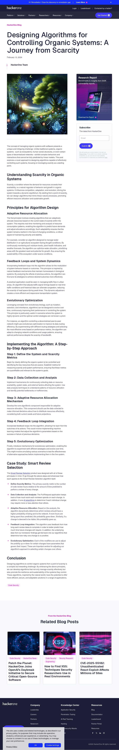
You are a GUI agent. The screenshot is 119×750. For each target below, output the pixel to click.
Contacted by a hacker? (103, 8)
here (106, 157)
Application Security (68, 710)
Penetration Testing (68, 714)
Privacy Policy (83, 154)
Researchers (43, 15)
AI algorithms (29, 500)
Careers (33, 714)
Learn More (80, 2)
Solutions (20, 15)
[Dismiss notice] (111, 2)
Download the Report (86, 117)
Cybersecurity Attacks (69, 728)
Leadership (34, 710)
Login (75, 8)
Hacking (64, 724)
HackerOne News (29, 658)
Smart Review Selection (21, 473)
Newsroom (34, 724)
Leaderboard (85, 8)
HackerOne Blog (14, 25)
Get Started (102, 15)
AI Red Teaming (67, 719)
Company (68, 15)
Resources (57, 15)
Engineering (50, 661)
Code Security (13, 585)
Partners (31, 15)
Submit (85, 146)
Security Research (66, 658)
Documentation (96, 714)
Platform (10, 15)
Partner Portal (96, 724)
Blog (93, 710)
